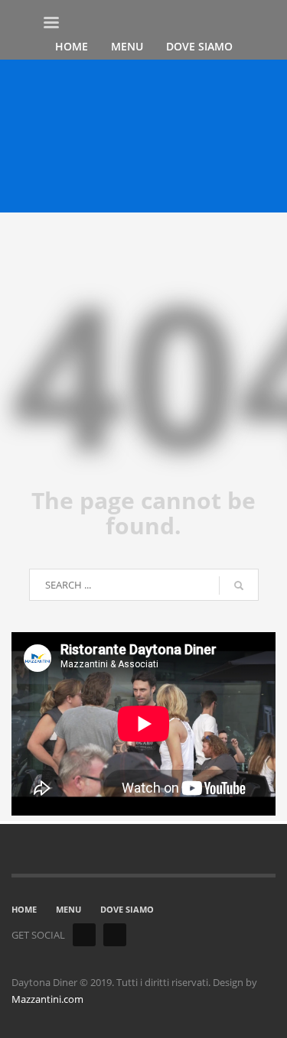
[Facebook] (84, 934)
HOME (24, 909)
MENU (68, 909)
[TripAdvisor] (114, 934)
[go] (239, 585)
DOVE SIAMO (127, 909)
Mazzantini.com (47, 999)
